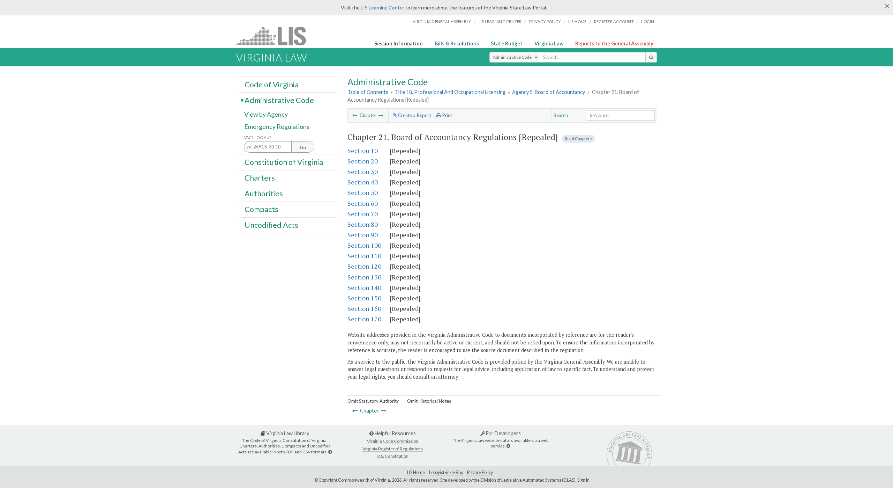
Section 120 (364, 266)
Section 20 (362, 161)
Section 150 (364, 298)
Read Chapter (578, 138)
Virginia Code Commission (392, 441)
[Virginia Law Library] (330, 451)
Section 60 (362, 203)
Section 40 (362, 182)
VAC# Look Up (258, 137)
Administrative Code (279, 99)
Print (446, 115)
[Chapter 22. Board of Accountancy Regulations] (380, 115)
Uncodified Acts (271, 224)
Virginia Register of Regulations (392, 448)
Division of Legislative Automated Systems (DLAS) (528, 480)
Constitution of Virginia (284, 161)
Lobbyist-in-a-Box (446, 472)
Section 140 (364, 287)
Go (303, 147)
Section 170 (364, 319)
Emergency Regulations (276, 126)
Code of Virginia (272, 84)
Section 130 (364, 277)
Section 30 (362, 171)
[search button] (651, 57)
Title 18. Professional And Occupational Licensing (450, 92)
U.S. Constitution (392, 456)
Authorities (264, 193)
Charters (260, 177)
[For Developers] (508, 446)
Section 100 (364, 245)
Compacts (261, 209)
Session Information (398, 43)
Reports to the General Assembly (614, 43)
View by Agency (266, 114)
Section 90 (362, 235)
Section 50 (362, 192)
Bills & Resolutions (457, 43)
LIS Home (416, 472)
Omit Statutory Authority (373, 401)
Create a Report (414, 115)
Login (647, 21)
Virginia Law (548, 43)
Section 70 (362, 214)
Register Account (614, 21)
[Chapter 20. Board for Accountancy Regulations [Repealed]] (355, 115)
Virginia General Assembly (442, 21)
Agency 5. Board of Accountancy (548, 92)
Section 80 (362, 224)
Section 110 (364, 256)
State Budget (507, 43)
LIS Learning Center (382, 7)
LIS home (577, 21)
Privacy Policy (545, 21)
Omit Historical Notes (429, 401)
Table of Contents (367, 92)
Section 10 (362, 150)
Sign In (583, 480)
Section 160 (364, 308)
